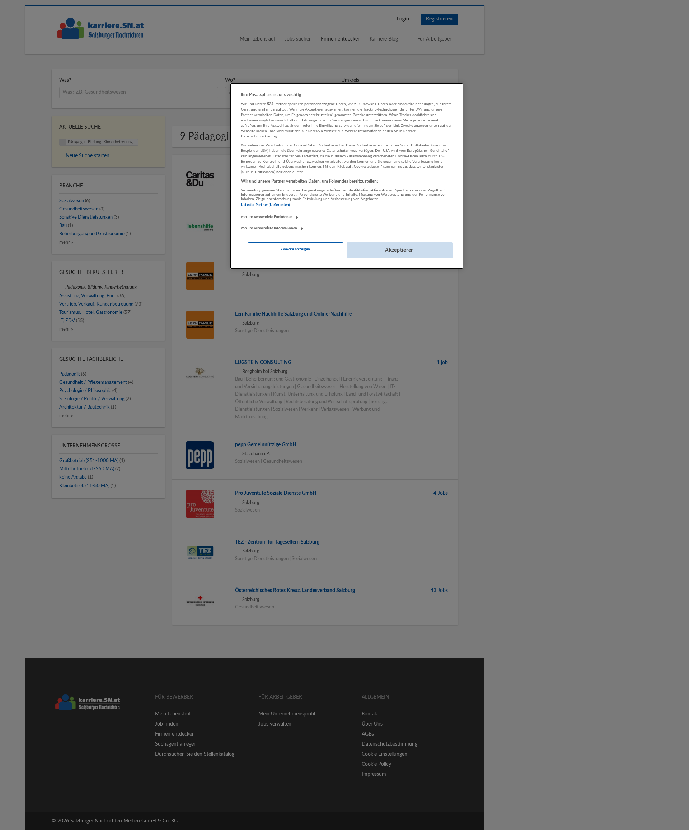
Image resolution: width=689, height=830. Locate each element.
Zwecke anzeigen (295, 249)
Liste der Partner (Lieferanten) (265, 205)
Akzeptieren (399, 250)
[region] (346, 176)
